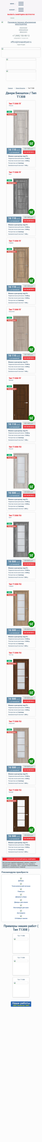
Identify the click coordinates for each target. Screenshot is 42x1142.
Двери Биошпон (20, 88)
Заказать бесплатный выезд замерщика (21, 859)
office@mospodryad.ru (21, 42)
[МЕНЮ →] (21, 3)
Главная (10, 88)
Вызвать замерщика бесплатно (21, 14)
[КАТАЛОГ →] (21, 9)
